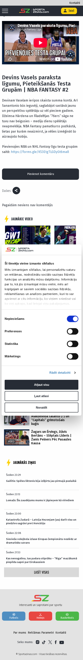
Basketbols (67, 617)
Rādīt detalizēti (60, 372)
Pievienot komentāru (40, 174)
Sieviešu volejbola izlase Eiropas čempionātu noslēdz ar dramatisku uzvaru (41, 541)
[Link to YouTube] (61, 642)
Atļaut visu (41, 384)
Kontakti (74, 3)
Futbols (13, 617)
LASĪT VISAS (41, 572)
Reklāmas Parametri (41, 632)
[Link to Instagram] (37, 642)
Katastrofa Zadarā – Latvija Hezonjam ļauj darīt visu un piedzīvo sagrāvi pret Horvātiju (41, 521)
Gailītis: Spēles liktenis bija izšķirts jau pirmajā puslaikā (41, 480)
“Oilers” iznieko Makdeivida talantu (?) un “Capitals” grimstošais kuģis (50, 418)
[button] (71, 240)
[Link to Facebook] (56, 642)
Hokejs (40, 617)
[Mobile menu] (6, 11)
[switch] (72, 331)
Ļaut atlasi (41, 396)
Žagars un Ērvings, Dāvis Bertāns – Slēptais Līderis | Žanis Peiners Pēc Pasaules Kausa (51, 437)
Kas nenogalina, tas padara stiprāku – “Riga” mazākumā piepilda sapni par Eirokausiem (41, 560)
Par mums (19, 632)
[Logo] (34, 11)
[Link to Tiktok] (44, 642)
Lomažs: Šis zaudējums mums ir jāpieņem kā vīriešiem (40, 500)
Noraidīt (41, 407)
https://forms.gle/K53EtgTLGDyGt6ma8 (40, 152)
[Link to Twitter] (50, 642)
